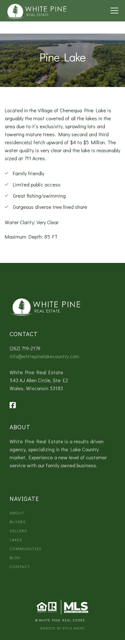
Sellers (18, 530)
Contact (20, 566)
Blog (15, 557)
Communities (26, 548)
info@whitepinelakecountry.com (44, 356)
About (17, 512)
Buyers (18, 521)
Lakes (16, 539)
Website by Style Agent (62, 628)
